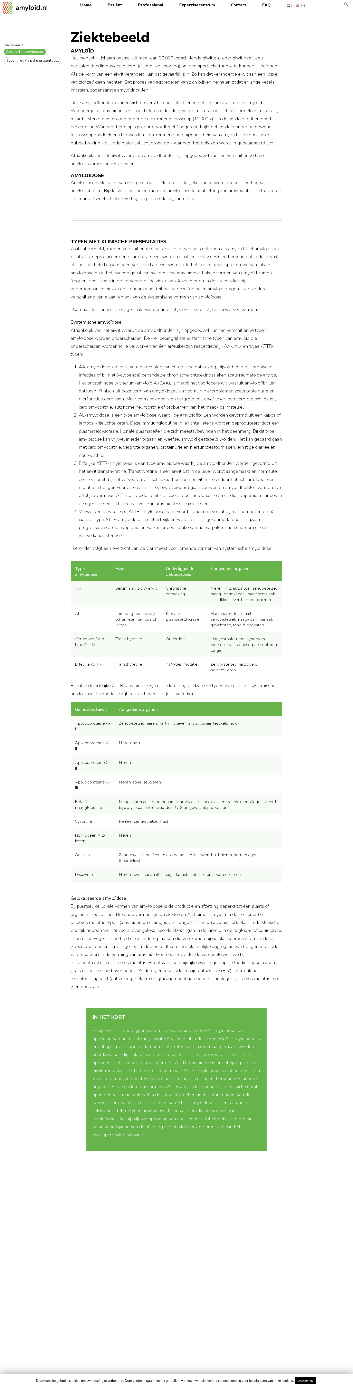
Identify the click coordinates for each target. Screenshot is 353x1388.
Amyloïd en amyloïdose (25, 51)
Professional (150, 5)
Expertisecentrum (197, 5)
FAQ (266, 5)
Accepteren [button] (305, 1380)
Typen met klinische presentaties (32, 60)
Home (86, 5)
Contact (238, 5)
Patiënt (115, 5)
